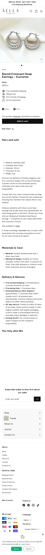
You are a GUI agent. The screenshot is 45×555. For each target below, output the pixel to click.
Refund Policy (7, 479)
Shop (4, 451)
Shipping (16, 116)
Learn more (25, 544)
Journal (5, 462)
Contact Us (6, 466)
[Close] (43, 534)
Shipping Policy (7, 475)
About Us (5, 459)
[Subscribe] (37, 399)
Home (4, 69)
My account (6, 493)
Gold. (18, 226)
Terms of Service (8, 482)
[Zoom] (41, 59)
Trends (4, 455)
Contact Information (9, 489)
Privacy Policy (7, 486)
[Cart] (36, 11)
